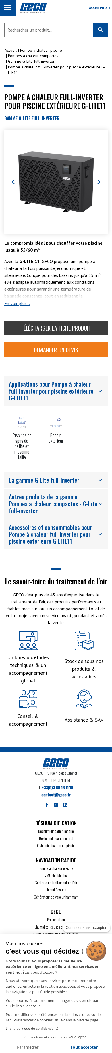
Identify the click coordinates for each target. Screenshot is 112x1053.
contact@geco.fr (56, 794)
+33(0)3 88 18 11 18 (57, 787)
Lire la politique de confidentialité (32, 1028)
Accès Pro (98, 7)
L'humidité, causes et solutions (56, 927)
